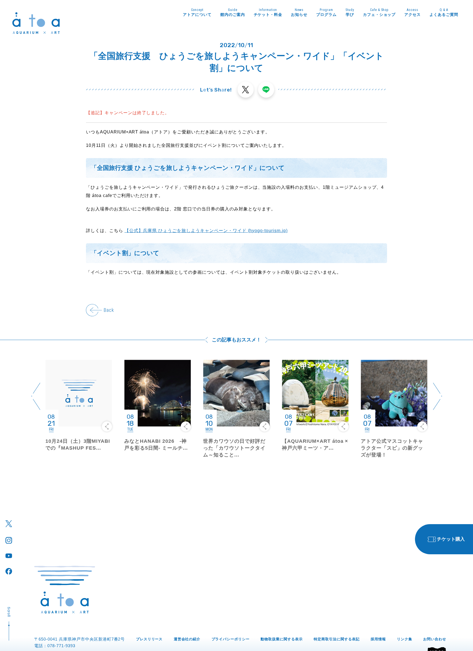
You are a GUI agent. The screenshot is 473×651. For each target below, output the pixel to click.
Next (437, 396)
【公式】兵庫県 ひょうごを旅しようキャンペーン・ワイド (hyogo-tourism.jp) (206, 230)
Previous (35, 396)
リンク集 (404, 639)
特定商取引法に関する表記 (337, 639)
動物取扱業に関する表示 (282, 639)
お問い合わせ (434, 639)
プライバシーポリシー (231, 639)
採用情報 (378, 639)
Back (108, 310)
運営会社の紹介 (187, 639)
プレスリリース (149, 639)
